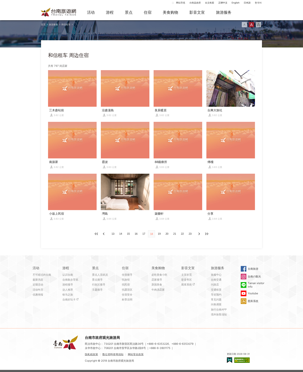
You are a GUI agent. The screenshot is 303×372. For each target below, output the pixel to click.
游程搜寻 (67, 284)
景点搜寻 (97, 279)
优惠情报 (38, 294)
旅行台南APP (219, 309)
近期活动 (38, 284)
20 (167, 233)
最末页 (206, 233)
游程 (110, 12)
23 (190, 233)
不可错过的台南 (42, 274)
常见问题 (216, 299)
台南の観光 (254, 276)
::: (173, 3)
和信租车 (65, 24)
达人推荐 (67, 289)
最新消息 (38, 279)
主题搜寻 (97, 289)
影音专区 (186, 279)
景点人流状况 (100, 274)
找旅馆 (126, 279)
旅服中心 (216, 274)
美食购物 (170, 12)
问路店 (215, 284)
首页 (43, 24)
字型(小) (244, 24)
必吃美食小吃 (159, 274)
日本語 (247, 2)
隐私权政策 (91, 354)
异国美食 (157, 284)
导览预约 (216, 294)
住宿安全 (127, 294)
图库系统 (186, 284)
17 (143, 233)
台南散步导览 (70, 279)
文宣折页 (186, 274)
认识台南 (67, 274)
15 (128, 233)
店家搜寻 (157, 279)
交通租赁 (216, 289)
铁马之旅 (67, 294)
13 (113, 233)
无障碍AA (242, 360)
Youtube (253, 293)
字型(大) (258, 24)
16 (136, 233)
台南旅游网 (58, 12)
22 (182, 233)
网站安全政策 (136, 354)
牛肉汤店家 (158, 289)
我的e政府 (229, 360)
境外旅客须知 (219, 314)
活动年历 (38, 289)
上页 (198, 233)
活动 (91, 12)
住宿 (148, 12)
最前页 (96, 233)
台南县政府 (195, 2)
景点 (129, 12)
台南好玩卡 (69, 299)
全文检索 (209, 2)
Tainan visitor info (256, 284)
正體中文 (222, 2)
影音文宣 (197, 12)
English (236, 2)
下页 (104, 233)
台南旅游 (253, 268)
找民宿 (126, 284)
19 (159, 233)
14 (120, 233)
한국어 (258, 2)
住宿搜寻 (127, 274)
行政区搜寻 (98, 284)
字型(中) (251, 24)
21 (174, 233)
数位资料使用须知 (112, 354)
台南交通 (216, 279)
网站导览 (180, 2)
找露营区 (127, 289)
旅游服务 (223, 12)
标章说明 (127, 299)
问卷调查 (216, 304)
